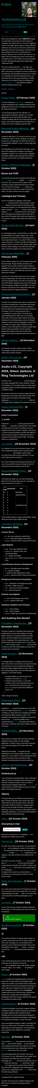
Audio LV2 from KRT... (13, 407)
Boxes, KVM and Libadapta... (16, 165)
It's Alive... (6, 902)
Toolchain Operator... (12, 524)
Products (30, 24)
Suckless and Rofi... (12, 925)
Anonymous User (20, 27)
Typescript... (7, 841)
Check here (25, 710)
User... (4, 818)
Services (4, 27)
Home (3, 24)
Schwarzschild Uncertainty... (16, 294)
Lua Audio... (7, 444)
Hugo (3, 979)
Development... (9, 1004)
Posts (8, 24)
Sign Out (25, 829)
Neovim (13, 1041)
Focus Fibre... (8, 97)
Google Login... (9, 653)
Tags (12, 24)
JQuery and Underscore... (14, 765)
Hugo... (5, 974)
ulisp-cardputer (20, 102)
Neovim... (6, 1037)
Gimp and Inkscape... (12, 881)
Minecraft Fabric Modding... (16, 128)
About (17, 24)
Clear (25, 32)
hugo (21, 67)
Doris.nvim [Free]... (11, 700)
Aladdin (23, 24)
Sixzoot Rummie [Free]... (14, 471)
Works (10, 27)
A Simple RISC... (10, 731)
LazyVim (4, 1050)
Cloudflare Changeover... (14, 623)
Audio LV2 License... (12, 357)
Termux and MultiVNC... (13, 253)
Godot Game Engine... (13, 225)
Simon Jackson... (10, 340)
